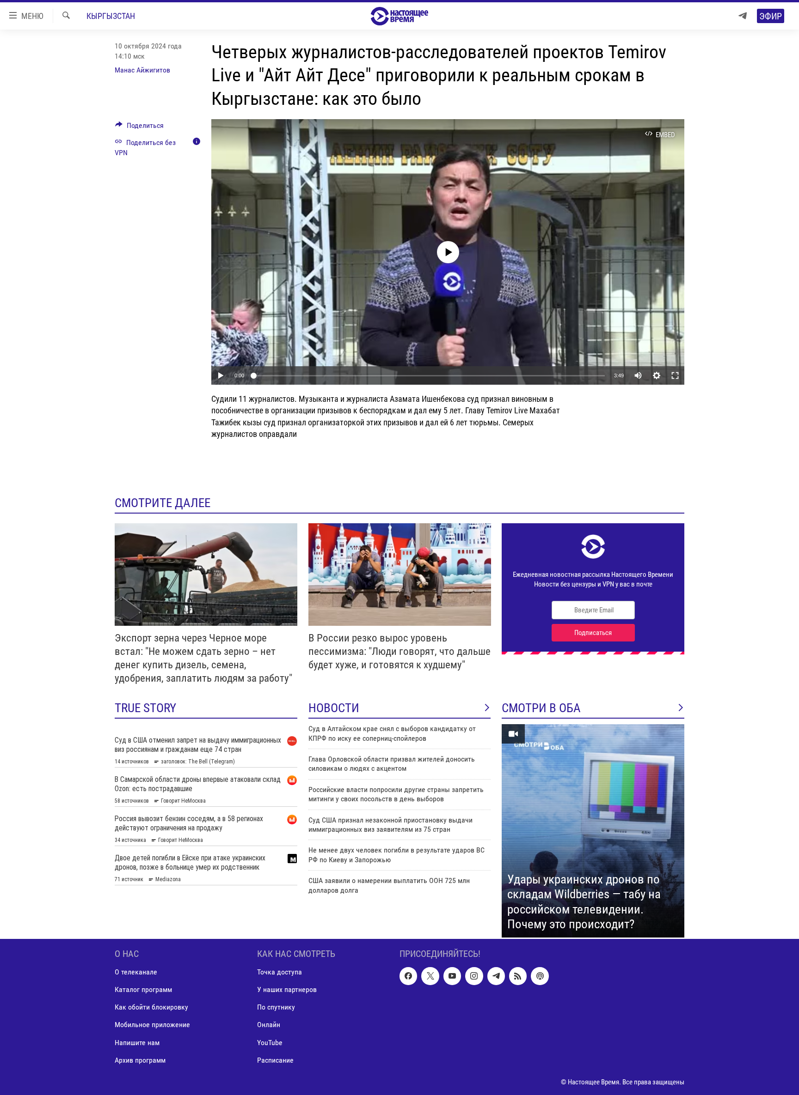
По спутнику (276, 1007)
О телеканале (136, 972)
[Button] (139, 127)
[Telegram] (742, 16)
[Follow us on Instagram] (474, 976)
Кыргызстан (110, 16)
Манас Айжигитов (142, 70)
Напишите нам (137, 1042)
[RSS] (518, 976)
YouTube (270, 1042)
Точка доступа (279, 972)
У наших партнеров (287, 989)
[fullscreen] (675, 375)
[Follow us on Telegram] (496, 976)
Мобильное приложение (152, 1024)
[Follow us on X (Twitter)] (430, 976)
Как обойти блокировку (151, 1007)
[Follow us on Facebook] (408, 976)
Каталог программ (143, 989)
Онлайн (268, 1024)
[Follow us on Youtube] (452, 976)
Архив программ (140, 1060)
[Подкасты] (539, 976)
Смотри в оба (541, 708)
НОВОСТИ (333, 708)
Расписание (275, 1060)
